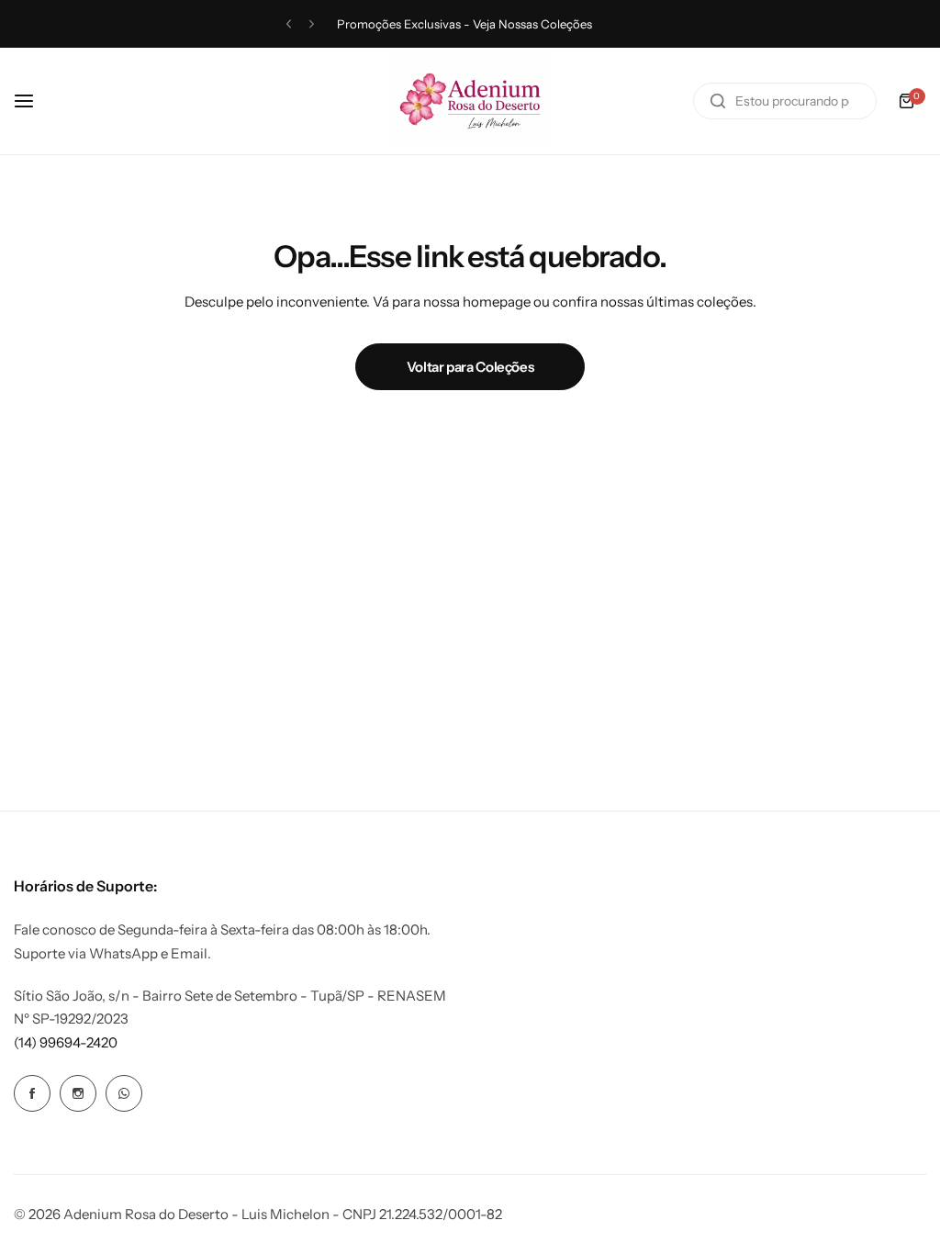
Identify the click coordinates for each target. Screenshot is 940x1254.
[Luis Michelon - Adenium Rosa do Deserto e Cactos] (470, 101)
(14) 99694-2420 (66, 1042)
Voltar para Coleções (470, 366)
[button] (288, 24)
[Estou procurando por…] (718, 101)
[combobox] (785, 101)
